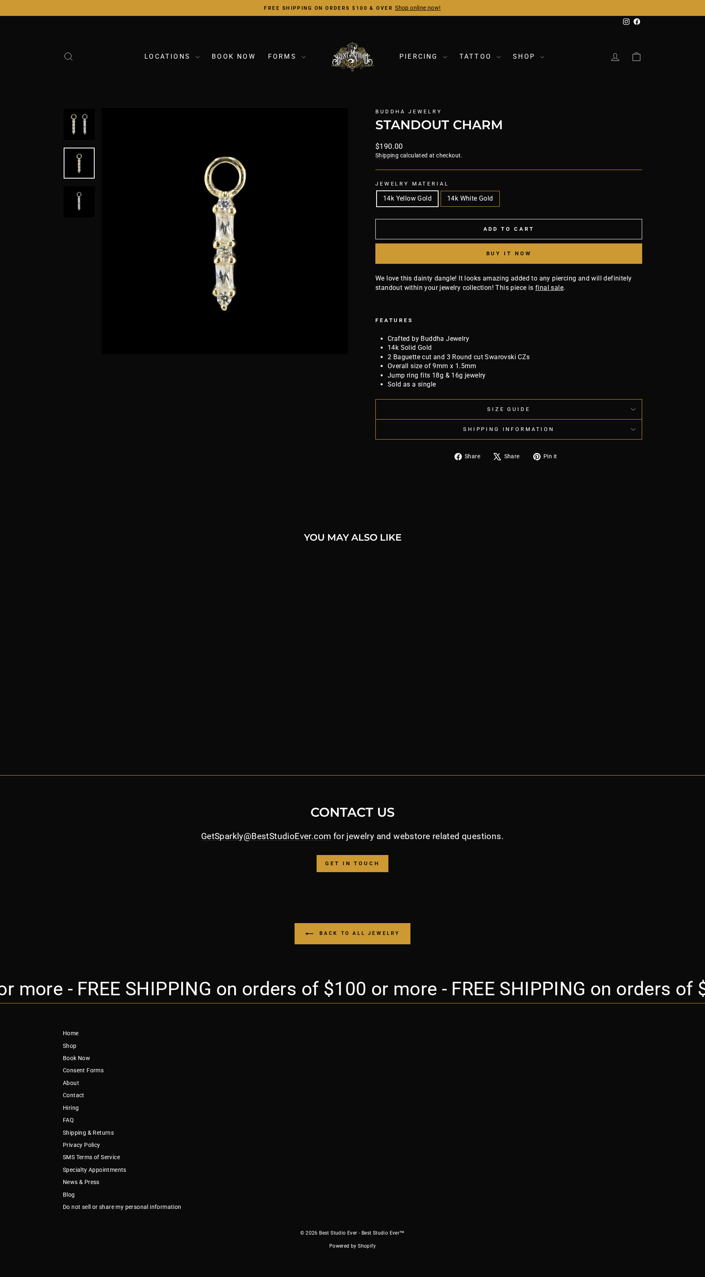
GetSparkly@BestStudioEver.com (266, 836)
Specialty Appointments (94, 1170)
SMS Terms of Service (91, 1157)
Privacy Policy (81, 1145)
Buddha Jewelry (408, 111)
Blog (69, 1194)
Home (71, 1033)
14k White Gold (470, 198)
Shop (525, 56)
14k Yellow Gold (407, 198)
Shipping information (508, 429)
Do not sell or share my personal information (122, 1207)
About (71, 1083)
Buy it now (509, 253)
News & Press (81, 1182)
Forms (283, 56)
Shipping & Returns (88, 1132)
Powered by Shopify (352, 1246)
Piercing (420, 56)
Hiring (71, 1108)
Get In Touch (352, 863)
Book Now (234, 56)
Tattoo (476, 56)
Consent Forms (83, 1070)
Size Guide (508, 409)
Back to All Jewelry (358, 933)
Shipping (387, 155)
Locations (168, 56)
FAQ (68, 1120)
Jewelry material (412, 184)
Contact (73, 1095)
